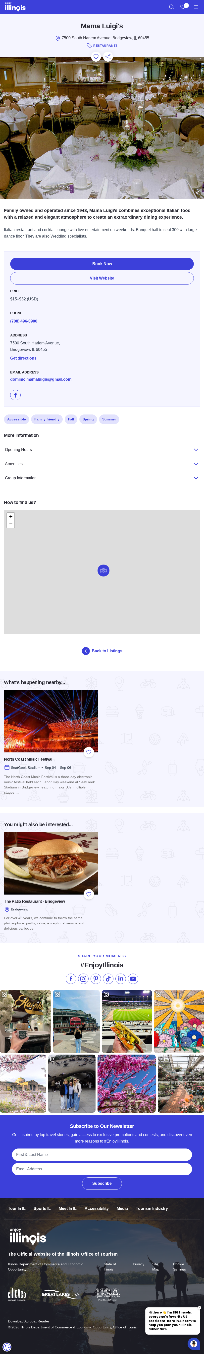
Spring (88, 419)
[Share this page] (108, 57)
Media (122, 1208)
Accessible (16, 419)
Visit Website (102, 278)
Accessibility (97, 1208)
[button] (103, 570)
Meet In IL (68, 1208)
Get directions (23, 358)
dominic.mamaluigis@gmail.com (40, 379)
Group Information (21, 478)
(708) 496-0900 (23, 321)
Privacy (138, 1264)
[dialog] (6, 1347)
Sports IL (42, 1208)
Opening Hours (18, 450)
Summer (109, 419)
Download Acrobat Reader (28, 1321)
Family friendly (46, 419)
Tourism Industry (152, 1208)
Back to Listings (107, 651)
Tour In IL (17, 1208)
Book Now (102, 264)
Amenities (14, 464)
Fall (71, 419)
